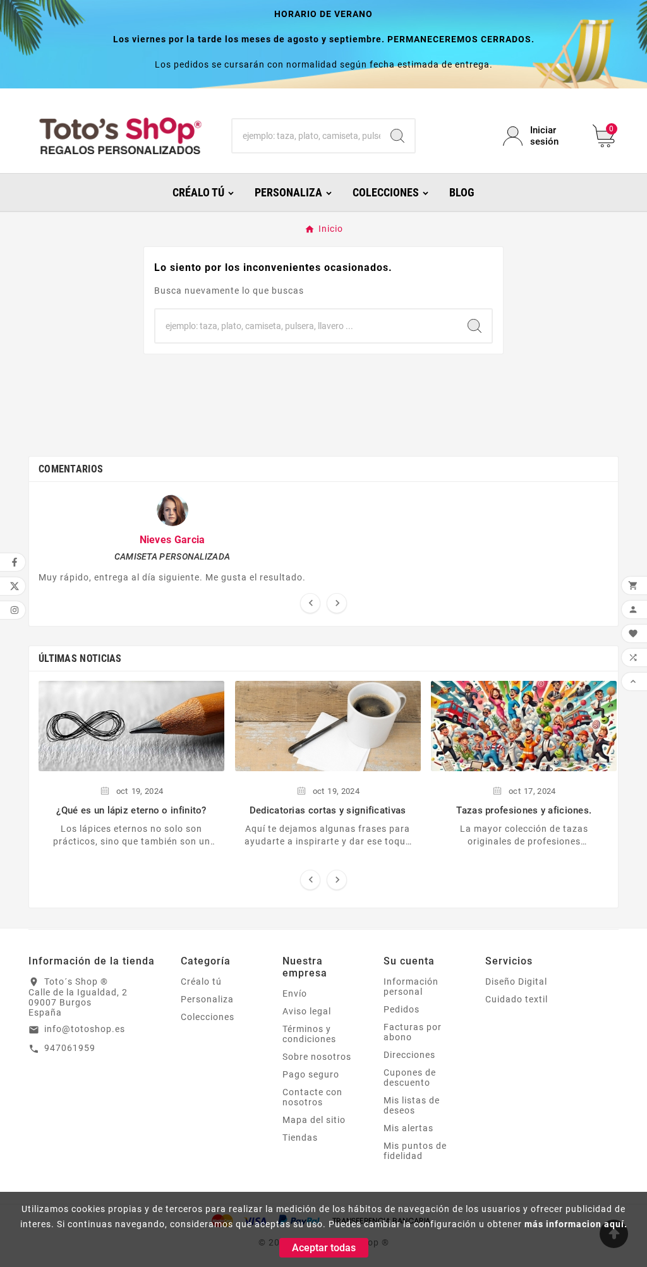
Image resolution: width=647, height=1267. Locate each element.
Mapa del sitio (314, 1120)
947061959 (69, 1048)
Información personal (411, 986)
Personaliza (207, 999)
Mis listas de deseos (412, 1105)
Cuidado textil (516, 999)
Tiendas (300, 1137)
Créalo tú (201, 981)
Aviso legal (306, 1011)
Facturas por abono (413, 1032)
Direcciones (409, 1055)
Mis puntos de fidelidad (415, 1151)
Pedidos (402, 1009)
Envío (294, 993)
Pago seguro (310, 1074)
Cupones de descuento (410, 1077)
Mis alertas (408, 1128)
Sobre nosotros (316, 1057)
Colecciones (207, 1017)
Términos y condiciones (309, 1034)
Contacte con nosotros (312, 1097)
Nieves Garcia (172, 540)
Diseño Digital (516, 981)
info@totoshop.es (84, 1029)
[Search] (397, 136)
